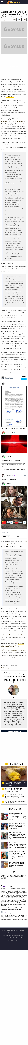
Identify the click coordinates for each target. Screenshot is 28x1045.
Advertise (22, 930)
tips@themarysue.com (7, 668)
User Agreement (7, 935)
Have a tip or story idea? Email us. (15, 875)
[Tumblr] (21, 677)
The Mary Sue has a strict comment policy (14, 650)
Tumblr (20, 635)
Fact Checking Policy (18, 937)
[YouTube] (24, 677)
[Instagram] (19, 677)
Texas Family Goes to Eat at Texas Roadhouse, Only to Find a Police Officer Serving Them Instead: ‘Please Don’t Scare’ (17, 826)
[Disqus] (14, 902)
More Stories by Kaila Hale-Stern (14, 731)
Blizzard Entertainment (14, 673)
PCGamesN (6, 635)
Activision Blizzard (4, 673)
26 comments (24, 16)
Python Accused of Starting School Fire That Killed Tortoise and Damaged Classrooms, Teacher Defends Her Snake (15, 783)
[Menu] (2, 2)
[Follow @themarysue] (14, 677)
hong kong (21, 673)
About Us (16, 930)
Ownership (10, 940)
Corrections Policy (8, 937)
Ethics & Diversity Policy (17, 935)
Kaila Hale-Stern (5, 17)
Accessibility (20, 932)
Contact (16, 940)
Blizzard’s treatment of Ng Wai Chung (12, 121)
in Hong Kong (10, 96)
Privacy (5, 932)
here (2, 318)
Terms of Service (12, 932)
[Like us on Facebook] (16, 677)
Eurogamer (14, 635)
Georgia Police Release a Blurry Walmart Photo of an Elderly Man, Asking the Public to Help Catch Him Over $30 (17, 864)
